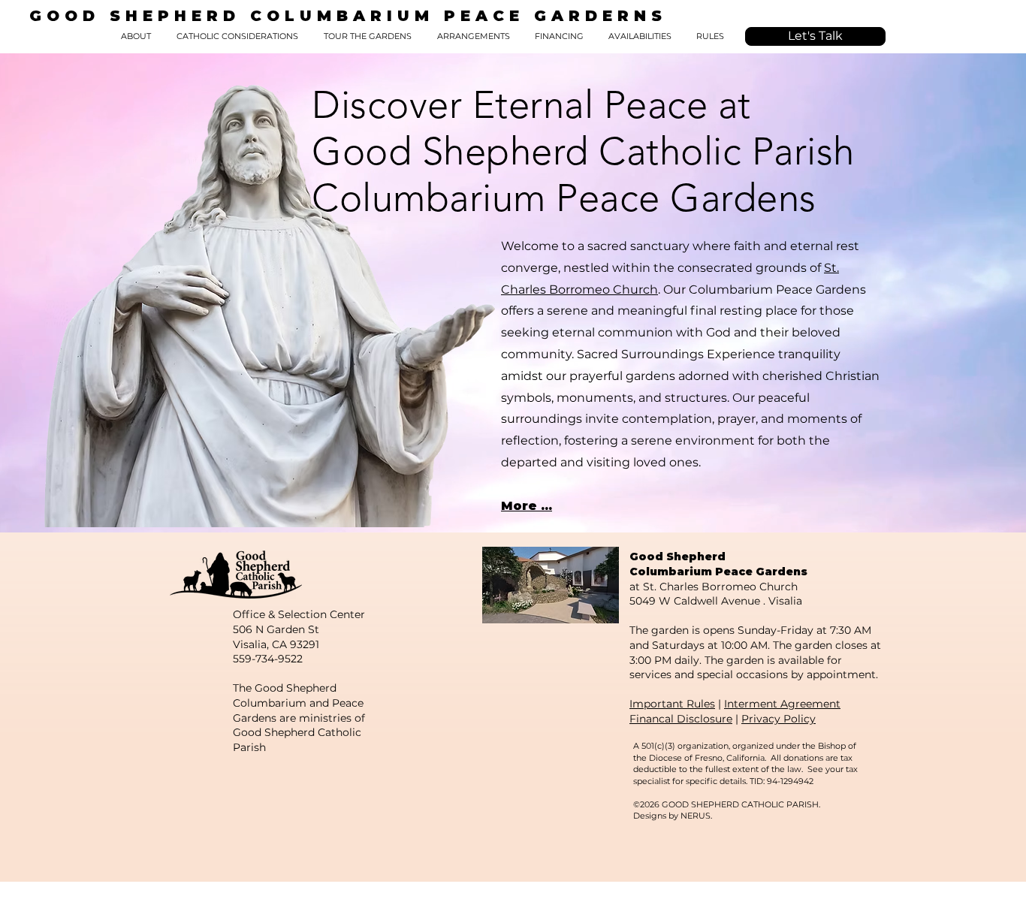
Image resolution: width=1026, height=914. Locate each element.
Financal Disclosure (680, 718)
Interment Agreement (782, 703)
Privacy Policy (778, 718)
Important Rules (672, 703)
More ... (526, 506)
